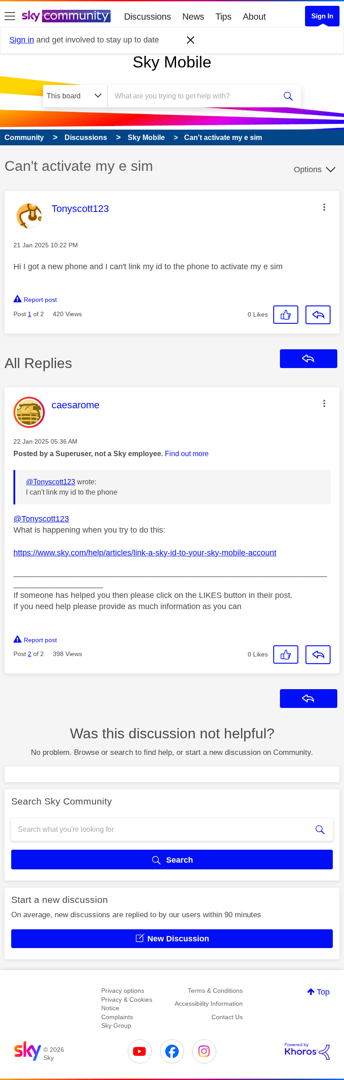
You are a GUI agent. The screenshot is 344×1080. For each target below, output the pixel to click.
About (254, 16)
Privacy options (122, 990)
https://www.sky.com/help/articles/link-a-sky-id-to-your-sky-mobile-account (144, 552)
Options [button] (308, 169)
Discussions (147, 16)
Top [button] (323, 991)
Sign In (322, 16)
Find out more (187, 453)
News (193, 16)
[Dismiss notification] (191, 40)
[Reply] (318, 314)
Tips (223, 16)
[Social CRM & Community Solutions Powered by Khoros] (307, 1051)
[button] (324, 207)
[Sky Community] (66, 16)
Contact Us (227, 1017)
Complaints (117, 1017)
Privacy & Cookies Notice (126, 1004)
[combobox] (195, 96)
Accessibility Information (209, 1003)
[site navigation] (9, 16)
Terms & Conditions (215, 990)
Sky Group (116, 1025)
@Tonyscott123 (50, 482)
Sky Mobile (172, 62)
